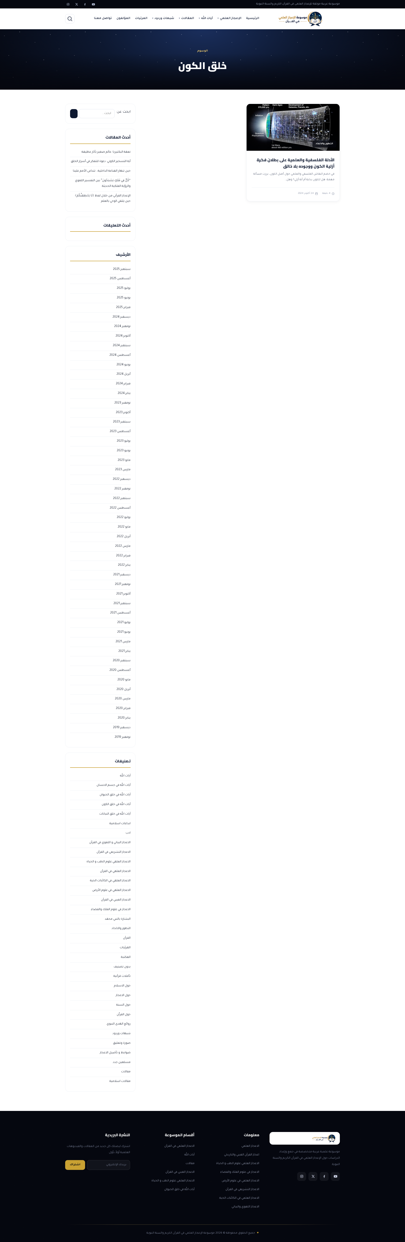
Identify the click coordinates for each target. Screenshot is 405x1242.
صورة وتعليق (122, 1043)
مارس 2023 (123, 469)
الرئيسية (252, 18)
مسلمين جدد (122, 1062)
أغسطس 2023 (120, 431)
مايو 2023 (124, 460)
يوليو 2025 (124, 288)
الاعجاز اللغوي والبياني (245, 1207)
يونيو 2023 (124, 450)
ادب (128, 833)
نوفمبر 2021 (123, 584)
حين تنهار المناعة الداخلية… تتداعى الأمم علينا (102, 171)
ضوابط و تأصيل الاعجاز (115, 1053)
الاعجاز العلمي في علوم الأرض (111, 890)
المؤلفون (123, 18)
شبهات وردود (164, 18)
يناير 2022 (124, 565)
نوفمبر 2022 (122, 489)
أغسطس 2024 (120, 355)
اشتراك (75, 1164)
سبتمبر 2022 (122, 498)
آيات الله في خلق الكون (116, 804)
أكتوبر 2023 (123, 412)
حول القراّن (124, 1014)
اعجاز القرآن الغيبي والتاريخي (241, 1155)
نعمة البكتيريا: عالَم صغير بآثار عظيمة (106, 152)
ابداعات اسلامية (120, 823)
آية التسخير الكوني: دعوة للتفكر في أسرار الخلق (101, 161)
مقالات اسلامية (120, 1081)
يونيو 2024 (123, 365)
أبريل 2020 (123, 689)
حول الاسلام (122, 986)
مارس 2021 (123, 641)
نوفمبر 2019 (123, 737)
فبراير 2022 (123, 556)
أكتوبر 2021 (123, 594)
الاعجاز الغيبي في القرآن (116, 900)
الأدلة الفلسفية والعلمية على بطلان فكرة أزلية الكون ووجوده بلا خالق (295, 163)
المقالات (187, 18)
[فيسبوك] (85, 4)
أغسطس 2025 (120, 278)
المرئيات (141, 18)
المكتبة (126, 957)
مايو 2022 (124, 527)
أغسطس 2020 (120, 670)
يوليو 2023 (124, 441)
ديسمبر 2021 (122, 575)
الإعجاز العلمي (230, 18)
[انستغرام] (68, 4)
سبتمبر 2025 (122, 269)
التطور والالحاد (121, 928)
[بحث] (70, 18)
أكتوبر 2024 (123, 336)
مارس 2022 (123, 546)
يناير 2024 (124, 393)
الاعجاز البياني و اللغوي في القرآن (110, 842)
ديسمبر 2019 (122, 727)
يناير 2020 (124, 718)
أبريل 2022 (124, 536)
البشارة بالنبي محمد (118, 919)
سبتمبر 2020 (122, 660)
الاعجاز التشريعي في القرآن (114, 852)
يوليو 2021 (124, 622)
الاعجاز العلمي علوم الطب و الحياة (108, 862)
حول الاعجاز (123, 995)
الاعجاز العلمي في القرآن (115, 871)
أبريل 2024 (123, 374)
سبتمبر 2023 (122, 422)
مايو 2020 (124, 680)
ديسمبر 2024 (121, 317)
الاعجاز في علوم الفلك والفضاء (111, 909)
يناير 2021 (124, 651)
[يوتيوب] (93, 4)
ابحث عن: (123, 112)
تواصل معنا (103, 18)
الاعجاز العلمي (250, 1146)
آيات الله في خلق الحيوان (115, 795)
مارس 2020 (123, 699)
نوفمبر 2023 (122, 403)
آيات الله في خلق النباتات (115, 814)
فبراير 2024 (123, 384)
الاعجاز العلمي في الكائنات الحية (110, 880)
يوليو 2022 (124, 517)
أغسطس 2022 (120, 508)
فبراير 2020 (123, 708)
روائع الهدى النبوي (119, 1024)
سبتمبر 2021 (122, 603)
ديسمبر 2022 (122, 479)
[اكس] (76, 4)
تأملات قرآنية (122, 976)
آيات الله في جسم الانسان (114, 785)
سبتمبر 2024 (122, 345)
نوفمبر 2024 (122, 326)
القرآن (127, 938)
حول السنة (123, 1005)
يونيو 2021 (124, 632)
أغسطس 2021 (120, 613)
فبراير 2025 (123, 307)
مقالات (126, 1071)
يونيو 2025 (124, 298)
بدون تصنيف (122, 967)
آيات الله (207, 18)
